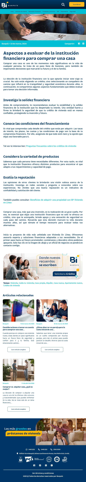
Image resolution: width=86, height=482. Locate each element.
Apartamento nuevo (73, 283)
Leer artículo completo (18, 350)
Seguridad (73, 11)
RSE (58, 11)
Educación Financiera (35, 11)
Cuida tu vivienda (26, 283)
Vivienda (14, 283)
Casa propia (40, 283)
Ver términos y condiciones (43, 473)
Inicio (12, 11)
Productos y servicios (49, 11)
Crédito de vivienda (11, 285)
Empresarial (64, 11)
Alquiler (49, 283)
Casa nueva (59, 283)
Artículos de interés (21, 11)
